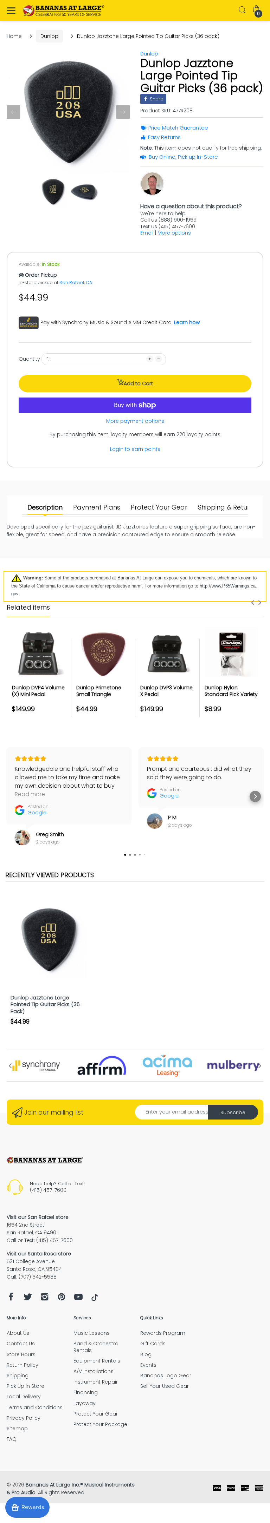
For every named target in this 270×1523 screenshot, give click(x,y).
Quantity (29, 359)
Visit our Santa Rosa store (39, 1253)
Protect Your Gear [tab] (159, 507)
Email (147, 232)
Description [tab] (45, 507)
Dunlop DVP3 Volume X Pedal (166, 691)
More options (174, 232)
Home (14, 36)
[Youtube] (78, 1299)
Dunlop (49, 36)
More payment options (135, 421)
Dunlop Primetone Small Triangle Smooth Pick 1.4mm (100, 694)
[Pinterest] (61, 1299)
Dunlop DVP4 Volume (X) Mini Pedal (38, 691)
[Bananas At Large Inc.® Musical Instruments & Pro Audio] (63, 11)
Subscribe (232, 1112)
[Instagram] (44, 1299)
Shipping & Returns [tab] (227, 507)
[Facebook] (11, 1299)
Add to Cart (138, 383)
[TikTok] (94, 1299)
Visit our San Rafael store (38, 1217)
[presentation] (252, 602)
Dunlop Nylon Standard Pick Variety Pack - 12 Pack (231, 694)
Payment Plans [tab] (96, 507)
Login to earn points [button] (135, 449)
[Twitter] (28, 1299)
